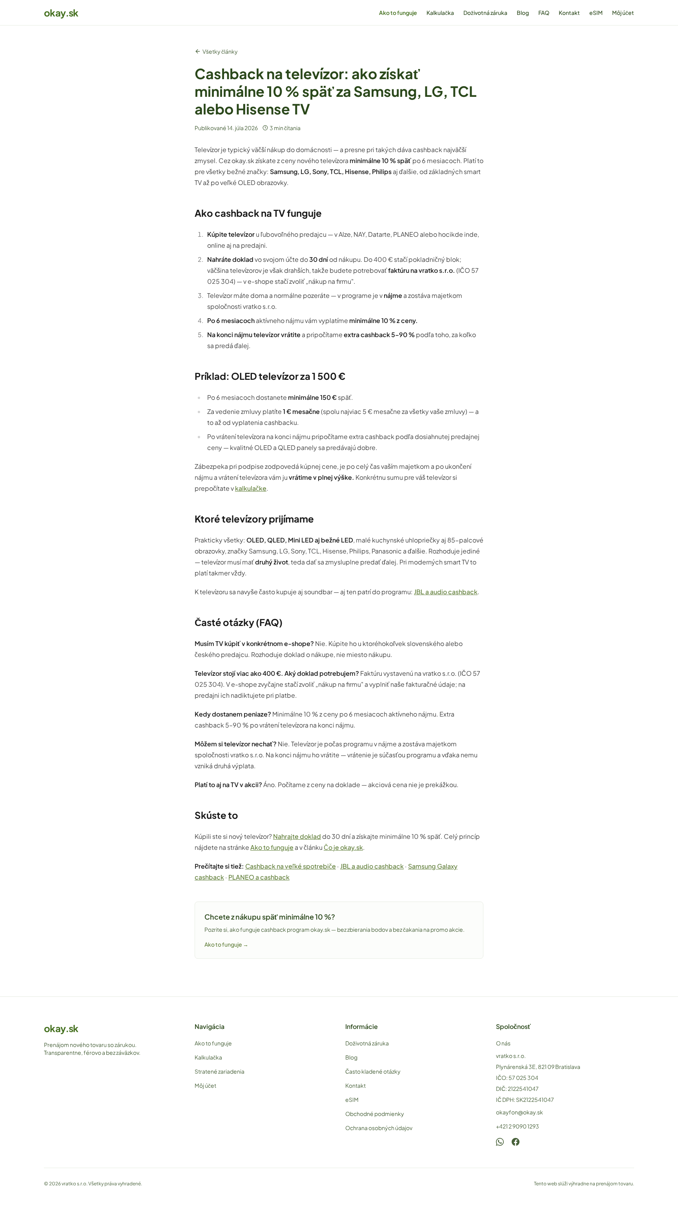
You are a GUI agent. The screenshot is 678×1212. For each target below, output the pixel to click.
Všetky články (220, 51)
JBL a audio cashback (446, 592)
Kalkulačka (440, 12)
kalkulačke (250, 488)
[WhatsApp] (500, 1142)
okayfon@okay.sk (519, 1112)
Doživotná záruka (485, 12)
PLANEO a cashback (259, 877)
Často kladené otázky (373, 1071)
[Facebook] (515, 1142)
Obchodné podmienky (374, 1113)
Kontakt (569, 12)
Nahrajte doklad (297, 836)
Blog (523, 12)
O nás (503, 1043)
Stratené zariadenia (219, 1071)
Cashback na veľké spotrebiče (290, 866)
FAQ (543, 12)
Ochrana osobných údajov (378, 1127)
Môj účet (623, 12)
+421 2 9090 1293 (517, 1126)
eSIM (596, 12)
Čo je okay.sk (343, 847)
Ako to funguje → (226, 944)
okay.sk (61, 12)
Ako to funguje (398, 12)
